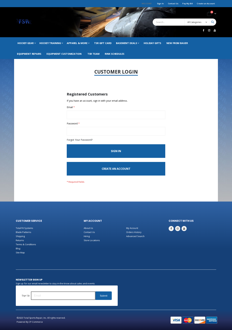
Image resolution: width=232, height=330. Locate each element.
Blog (18, 248)
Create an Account (206, 3)
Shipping (20, 236)
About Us (88, 228)
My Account (132, 228)
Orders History (133, 232)
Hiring (87, 236)
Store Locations (92, 240)
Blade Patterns (23, 232)
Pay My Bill (187, 3)
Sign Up (26, 295)
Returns (20, 240)
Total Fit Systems (24, 228)
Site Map (20, 252)
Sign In (160, 3)
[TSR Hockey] (24, 22)
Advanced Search (135, 236)
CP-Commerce (36, 321)
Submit (103, 295)
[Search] (212, 22)
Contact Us (173, 3)
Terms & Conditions (26, 244)
